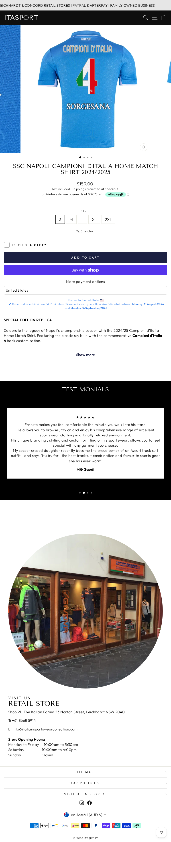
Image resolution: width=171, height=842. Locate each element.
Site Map (84, 772)
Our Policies (84, 783)
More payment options (85, 281)
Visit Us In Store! (84, 794)
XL (94, 219)
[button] (85, 231)
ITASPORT (21, 18)
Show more (85, 354)
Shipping (78, 189)
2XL (108, 219)
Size (85, 211)
